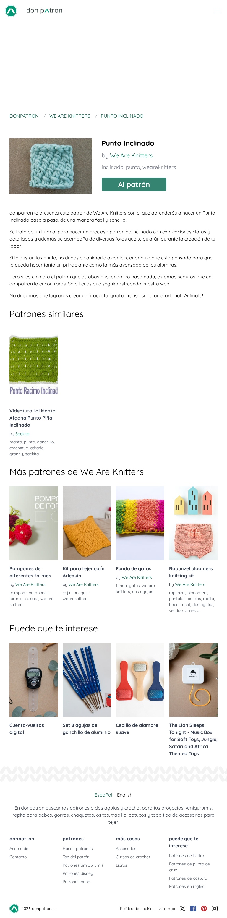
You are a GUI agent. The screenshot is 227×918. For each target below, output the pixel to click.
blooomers (197, 592)
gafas (134, 585)
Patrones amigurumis (83, 865)
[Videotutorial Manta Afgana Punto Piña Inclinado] (33, 365)
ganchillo (45, 442)
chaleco (192, 610)
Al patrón (134, 184)
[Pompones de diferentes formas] (33, 523)
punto (133, 167)
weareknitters (159, 167)
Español (103, 795)
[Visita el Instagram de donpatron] (215, 908)
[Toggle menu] (217, 11)
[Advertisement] (113, 66)
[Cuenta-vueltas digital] (33, 680)
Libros (121, 865)
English (124, 795)
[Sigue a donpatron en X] (183, 908)
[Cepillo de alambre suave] (140, 680)
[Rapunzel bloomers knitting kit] (193, 523)
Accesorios (126, 848)
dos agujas (142, 591)
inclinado (113, 167)
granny (16, 453)
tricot (185, 604)
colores (31, 598)
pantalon (177, 598)
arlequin (81, 592)
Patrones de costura (188, 878)
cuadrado (34, 448)
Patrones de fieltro (186, 855)
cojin (67, 592)
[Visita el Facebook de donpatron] (193, 908)
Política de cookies (137, 908)
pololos (194, 598)
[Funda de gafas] (140, 523)
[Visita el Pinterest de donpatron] (204, 908)
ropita (208, 598)
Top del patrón (76, 856)
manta (15, 442)
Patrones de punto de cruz (189, 866)
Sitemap (167, 908)
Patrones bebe (76, 881)
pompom (18, 592)
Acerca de (18, 848)
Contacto (18, 856)
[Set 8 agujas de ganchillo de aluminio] (87, 680)
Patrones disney (78, 873)
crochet (16, 448)
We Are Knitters (131, 155)
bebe (174, 604)
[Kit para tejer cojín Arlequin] (87, 523)
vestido (176, 610)
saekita (32, 453)
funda (121, 585)
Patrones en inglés (186, 886)
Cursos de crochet (133, 856)
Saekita (22, 433)
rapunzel (177, 592)
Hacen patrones (78, 848)
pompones (39, 592)
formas (16, 598)
